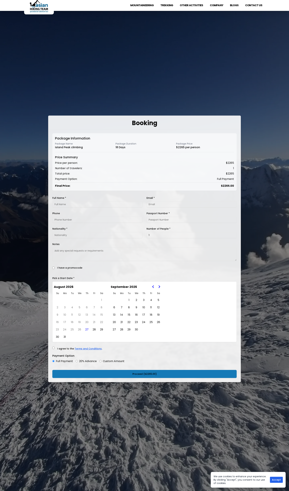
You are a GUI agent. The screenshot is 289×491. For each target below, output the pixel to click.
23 (57, 329)
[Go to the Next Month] (159, 287)
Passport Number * (158, 213)
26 (79, 329)
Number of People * (158, 228)
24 (64, 329)
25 (72, 329)
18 (72, 322)
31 (65, 337)
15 (101, 315)
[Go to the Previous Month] (153, 287)
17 (65, 322)
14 (94, 315)
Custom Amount (113, 361)
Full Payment (64, 361)
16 (57, 322)
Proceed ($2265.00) (144, 374)
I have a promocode (69, 267)
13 (87, 315)
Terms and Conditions (88, 348)
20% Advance (88, 361)
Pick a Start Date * (63, 278)
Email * (151, 198)
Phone (56, 213)
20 (86, 322)
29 (101, 329)
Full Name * (59, 198)
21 (94, 322)
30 (57, 337)
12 (79, 315)
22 (101, 322)
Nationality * (59, 228)
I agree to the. (79, 348)
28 (94, 329)
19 (79, 322)
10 (65, 315)
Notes (56, 244)
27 (86, 329)
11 (72, 315)
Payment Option (63, 356)
